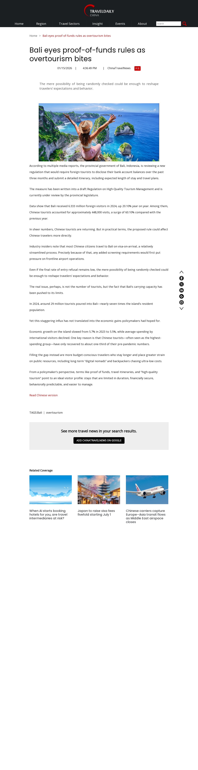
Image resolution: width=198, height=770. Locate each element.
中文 (137, 68)
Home (19, 24)
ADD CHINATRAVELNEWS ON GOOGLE (99, 440)
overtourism (54, 412)
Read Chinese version (43, 395)
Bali (39, 412)
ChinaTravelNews (119, 68)
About (142, 24)
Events (120, 24)
